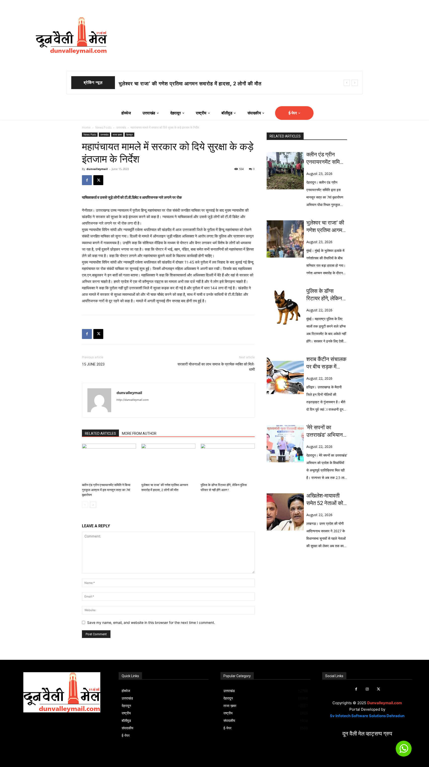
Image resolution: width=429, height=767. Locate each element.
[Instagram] (367, 689)
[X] (98, 180)
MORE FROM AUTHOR (139, 433)
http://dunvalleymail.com (132, 399)
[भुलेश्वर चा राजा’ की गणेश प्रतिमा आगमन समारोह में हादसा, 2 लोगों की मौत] (168, 462)
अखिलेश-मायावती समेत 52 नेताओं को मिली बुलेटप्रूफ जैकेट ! (324, 500)
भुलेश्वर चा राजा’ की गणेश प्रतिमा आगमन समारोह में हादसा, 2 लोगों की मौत (190, 84)
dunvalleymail (97, 169)
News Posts (103, 127)
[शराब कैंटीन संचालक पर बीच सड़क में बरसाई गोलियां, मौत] (285, 375)
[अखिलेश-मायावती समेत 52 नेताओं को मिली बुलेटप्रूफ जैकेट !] (285, 512)
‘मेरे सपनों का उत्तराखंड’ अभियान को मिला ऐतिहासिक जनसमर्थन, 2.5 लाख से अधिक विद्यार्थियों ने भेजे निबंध (326, 431)
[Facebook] (87, 180)
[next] (355, 83)
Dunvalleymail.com (384, 702)
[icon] (404, 751)
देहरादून (129, 134)
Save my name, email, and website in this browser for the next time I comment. (151, 622)
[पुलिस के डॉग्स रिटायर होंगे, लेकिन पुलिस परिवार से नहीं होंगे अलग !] (228, 462)
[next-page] (93, 505)
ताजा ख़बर (117, 134)
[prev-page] (85, 505)
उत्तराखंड (121, 127)
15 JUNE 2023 (93, 364)
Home (86, 127)
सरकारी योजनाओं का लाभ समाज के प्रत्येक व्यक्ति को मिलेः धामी (216, 367)
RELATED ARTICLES (100, 433)
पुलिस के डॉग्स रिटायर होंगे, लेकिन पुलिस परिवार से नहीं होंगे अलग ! (325, 295)
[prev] (347, 83)
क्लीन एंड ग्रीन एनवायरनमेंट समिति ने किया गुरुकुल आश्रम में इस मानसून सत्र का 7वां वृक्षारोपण (106, 490)
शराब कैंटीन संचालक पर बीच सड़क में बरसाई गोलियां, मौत (326, 363)
